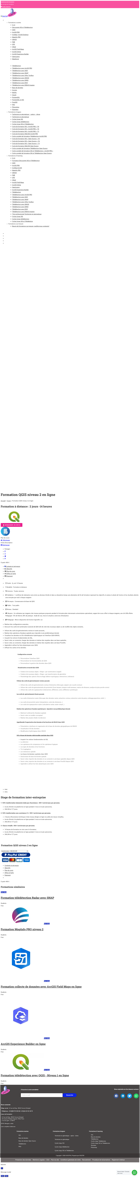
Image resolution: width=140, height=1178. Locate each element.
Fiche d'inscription (6, 543)
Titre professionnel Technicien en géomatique (26, 214)
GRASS (14, 39)
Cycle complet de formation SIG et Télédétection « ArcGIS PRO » (32, 151)
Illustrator (15, 109)
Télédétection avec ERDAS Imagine (23, 85)
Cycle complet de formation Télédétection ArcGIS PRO (29, 136)
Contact (7, 241)
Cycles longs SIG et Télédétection (23, 124)
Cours (9, 501)
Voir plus (3, 892)
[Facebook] (116, 1096)
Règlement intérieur (118, 1160)
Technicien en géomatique (20, 117)
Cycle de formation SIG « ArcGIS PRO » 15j (25, 129)
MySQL (14, 92)
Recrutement (86, 1160)
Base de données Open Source (27, 1141)
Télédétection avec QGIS (20, 71)
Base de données (17, 88)
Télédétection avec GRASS (20, 78)
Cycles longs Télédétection (98, 1141)
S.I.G (13, 25)
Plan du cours (5, 538)
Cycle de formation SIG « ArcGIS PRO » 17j (25, 131)
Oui (2, 1176)
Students (3, 903)
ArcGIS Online (16, 52)
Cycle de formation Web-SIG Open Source (25, 146)
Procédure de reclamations (101, 1160)
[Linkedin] (122, 1096)
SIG (20, 1135)
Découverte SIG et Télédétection (22, 27)
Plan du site (55, 1160)
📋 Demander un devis (11, 525)
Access (14, 90)
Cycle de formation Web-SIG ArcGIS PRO (25, 134)
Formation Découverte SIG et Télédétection (26, 161)
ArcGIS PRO (16, 32)
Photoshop (15, 107)
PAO (13, 105)
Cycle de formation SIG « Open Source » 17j (26, 143)
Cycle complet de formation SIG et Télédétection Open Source (32, 153)
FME (13, 42)
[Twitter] (5, 556)
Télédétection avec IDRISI (20, 80)
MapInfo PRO (16, 37)
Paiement (8, 875)
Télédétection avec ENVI (20, 83)
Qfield (14, 47)
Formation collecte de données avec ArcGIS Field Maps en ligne (41, 986)
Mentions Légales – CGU (41, 1160)
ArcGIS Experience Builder (20, 54)
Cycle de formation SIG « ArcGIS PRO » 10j (25, 126)
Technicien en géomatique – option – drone (26, 114)
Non (6, 1176)
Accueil (3, 501)
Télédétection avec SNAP (20, 73)
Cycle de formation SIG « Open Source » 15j (26, 141)
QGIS (13, 30)
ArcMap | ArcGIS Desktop (20, 35)
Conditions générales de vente (70, 1160)
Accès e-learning (6, 6)
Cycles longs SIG (17, 119)
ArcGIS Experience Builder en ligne (23, 1044)
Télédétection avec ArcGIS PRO (22, 68)
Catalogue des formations (7, 2)
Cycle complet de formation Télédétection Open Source (29, 148)
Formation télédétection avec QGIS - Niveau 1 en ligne (35, 1075)
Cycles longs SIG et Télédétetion (22, 221)
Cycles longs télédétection (20, 122)
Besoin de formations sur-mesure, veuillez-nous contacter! (30, 226)
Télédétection (16, 66)
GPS (13, 44)
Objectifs (7, 868)
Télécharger (6, 540)
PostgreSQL (16, 97)
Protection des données (23, 1160)
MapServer (15, 59)
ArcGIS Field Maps (18, 49)
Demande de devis (10, 243)
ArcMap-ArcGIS (17, 168)
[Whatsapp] (5, 554)
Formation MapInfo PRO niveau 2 (22, 929)
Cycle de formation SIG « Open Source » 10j (26, 139)
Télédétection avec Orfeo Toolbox (23, 75)
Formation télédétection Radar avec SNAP (27, 897)
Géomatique (8, 236)
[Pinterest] (5, 559)
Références (8, 238)
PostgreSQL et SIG (18, 100)
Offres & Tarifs (9, 873)
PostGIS (14, 102)
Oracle (14, 95)
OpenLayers (16, 56)
